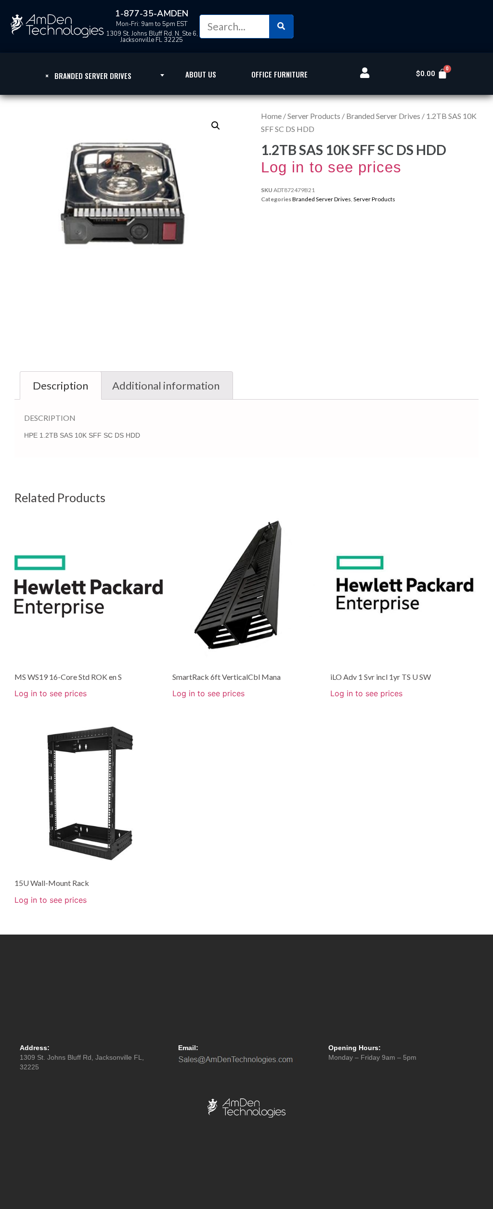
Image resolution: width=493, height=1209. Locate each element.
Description (60, 385)
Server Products (313, 115)
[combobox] (89, 75)
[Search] (281, 26)
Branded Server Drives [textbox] (88, 75)
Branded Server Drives (383, 115)
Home (271, 115)
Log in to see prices (331, 167)
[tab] (61, 385)
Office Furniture (279, 74)
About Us (200, 74)
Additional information (166, 385)
